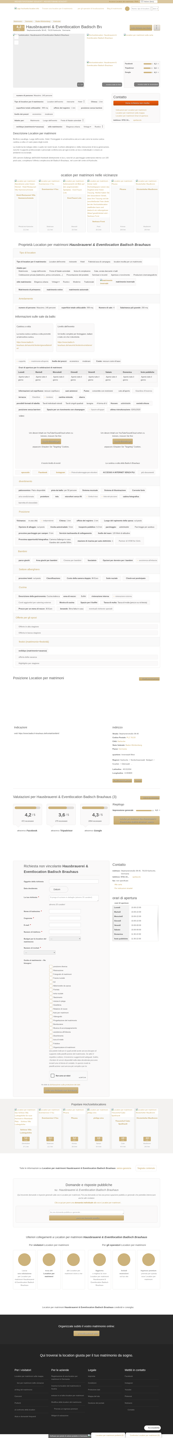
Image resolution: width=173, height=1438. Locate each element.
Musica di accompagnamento (65, 1028)
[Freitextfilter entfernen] (151, 8)
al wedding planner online (87, 1333)
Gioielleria (57, 1005)
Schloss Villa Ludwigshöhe (26, 1131)
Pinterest (128, 1396)
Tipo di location (27, 252)
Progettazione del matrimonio (65, 1020)
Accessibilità (153, 1428)
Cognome (28, 918)
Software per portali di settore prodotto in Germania (68, 1436)
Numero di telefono (32, 932)
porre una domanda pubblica (87, 1218)
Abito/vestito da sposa (62, 986)
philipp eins (98, 1118)
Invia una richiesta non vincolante (61, 1090)
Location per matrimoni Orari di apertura (131, 116)
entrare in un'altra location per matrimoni (67, 1395)
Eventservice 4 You (50, 189)
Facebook (43, 472)
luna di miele (58, 1040)
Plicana (123, 189)
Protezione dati (94, 1390)
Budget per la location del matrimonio (35, 940)
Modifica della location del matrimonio (66, 1402)
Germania (123, 749)
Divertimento (58, 1036)
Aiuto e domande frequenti (25, 1416)
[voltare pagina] (78, 61)
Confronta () (144, 1435)
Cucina (22, 587)
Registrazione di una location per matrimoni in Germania (64, 1377)
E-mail (27, 925)
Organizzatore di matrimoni (64, 1047)
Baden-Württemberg (134, 745)
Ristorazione (58, 970)
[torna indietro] (19, 61)
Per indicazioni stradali (123, 888)
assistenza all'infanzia (62, 1032)
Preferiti (18, 1403)
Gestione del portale (96, 1403)
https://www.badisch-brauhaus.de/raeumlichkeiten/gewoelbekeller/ (34, 345)
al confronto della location (25, 1410)
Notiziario (128, 1403)
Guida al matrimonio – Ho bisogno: (35, 961)
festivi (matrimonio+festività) (33, 641)
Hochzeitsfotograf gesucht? (29, 2)
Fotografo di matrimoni (62, 974)
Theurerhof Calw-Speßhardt (122, 1122)
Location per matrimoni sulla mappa (130, 113)
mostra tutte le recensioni (147, 84)
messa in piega (59, 1001)
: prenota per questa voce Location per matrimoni (148, 1275)
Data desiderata (30, 888)
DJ (54, 982)
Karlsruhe (121, 741)
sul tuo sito (124, 1273)
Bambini (22, 551)
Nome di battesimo (32, 911)
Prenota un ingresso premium (66, 1409)
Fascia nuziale (59, 978)
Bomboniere (58, 1024)
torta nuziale (58, 993)
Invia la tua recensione (151, 798)
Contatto (138, 781)
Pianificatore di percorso (150, 679)
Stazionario (57, 997)
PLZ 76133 (131, 737)
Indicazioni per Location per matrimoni (130, 110)
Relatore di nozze (60, 1009)
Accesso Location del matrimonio (121, 2)
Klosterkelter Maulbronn (147, 189)
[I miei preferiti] (127, 8)
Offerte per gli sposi (26, 617)
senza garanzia (124, 1168)
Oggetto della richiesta (34, 882)
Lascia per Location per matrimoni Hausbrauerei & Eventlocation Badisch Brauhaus (24, 1278)
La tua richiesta (31, 897)
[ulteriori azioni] (157, 28)
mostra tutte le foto (113, 85)
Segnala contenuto (146, 1168)
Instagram (60, 472)
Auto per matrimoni (61, 1013)
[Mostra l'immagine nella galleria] (104, 47)
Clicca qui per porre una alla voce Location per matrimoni (87, 1203)
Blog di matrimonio (114, 8)
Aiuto (136, 1)
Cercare (157, 9)
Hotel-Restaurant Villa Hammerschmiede (25, 196)
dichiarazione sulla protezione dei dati (65, 1085)
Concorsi (18, 1396)
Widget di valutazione (59, 1416)
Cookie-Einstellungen (51, 441)
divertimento (25, 481)
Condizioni (92, 1383)
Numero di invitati (32, 948)
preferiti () (110, 1435)
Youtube (128, 1390)
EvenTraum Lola (74, 198)
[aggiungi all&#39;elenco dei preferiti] (16, 37)
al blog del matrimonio (23, 1390)
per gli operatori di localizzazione (91, 8)
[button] (49, 61)
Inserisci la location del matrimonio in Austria (66, 1387)
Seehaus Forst (98, 221)
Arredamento (25, 298)
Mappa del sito (94, 1396)
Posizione (24, 511)
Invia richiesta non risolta (141, 28)
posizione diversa (60, 967)
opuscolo (25, 472)
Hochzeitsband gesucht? (55, 2)
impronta (91, 1376)
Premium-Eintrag (155, 178)
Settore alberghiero (29, 569)
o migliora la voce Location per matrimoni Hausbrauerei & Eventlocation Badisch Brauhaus (99, 1278)
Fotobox (56, 1043)
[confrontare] (16, 42)
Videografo (57, 1017)
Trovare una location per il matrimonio (57, 8)
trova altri (48, 1273)
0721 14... (126, 120)
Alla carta (118, 884)
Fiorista (56, 990)
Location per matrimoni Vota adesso (137, 820)
